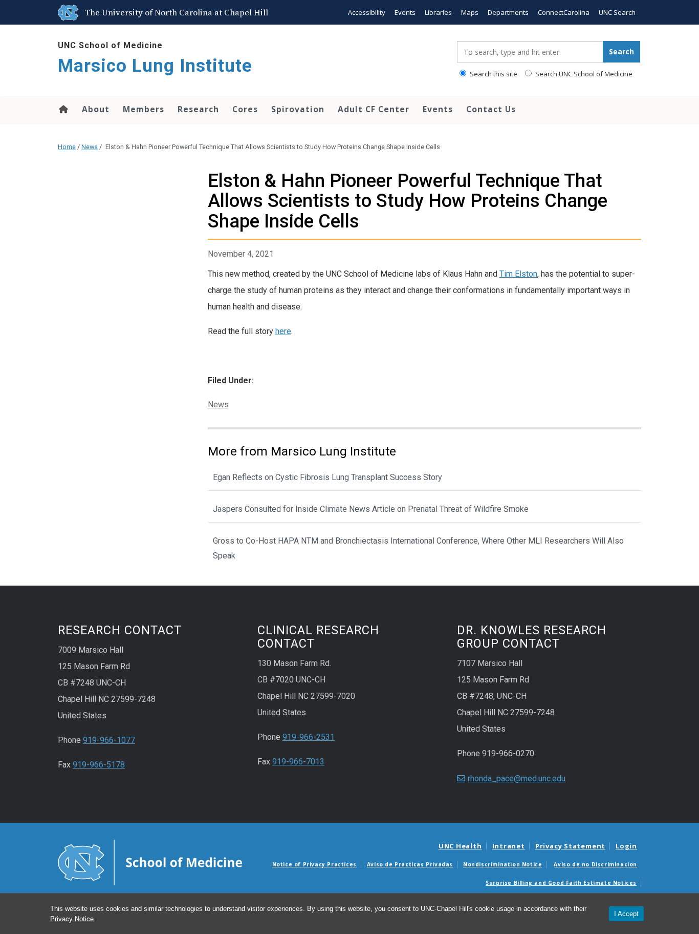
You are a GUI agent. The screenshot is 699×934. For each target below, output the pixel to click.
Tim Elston (518, 274)
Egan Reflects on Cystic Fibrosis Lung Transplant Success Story (327, 477)
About (96, 109)
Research (198, 109)
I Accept (626, 914)
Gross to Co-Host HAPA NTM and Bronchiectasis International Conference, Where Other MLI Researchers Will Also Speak (418, 548)
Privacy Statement (570, 845)
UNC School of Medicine (110, 45)
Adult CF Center (373, 109)
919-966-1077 (109, 740)
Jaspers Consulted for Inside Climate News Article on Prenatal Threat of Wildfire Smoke (371, 509)
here (283, 331)
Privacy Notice (72, 919)
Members (143, 109)
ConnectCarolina (563, 12)
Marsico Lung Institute (155, 65)
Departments (508, 12)
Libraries (438, 12)
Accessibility (366, 12)
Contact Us (491, 109)
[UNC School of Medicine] (150, 861)
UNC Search (617, 12)
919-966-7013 (298, 761)
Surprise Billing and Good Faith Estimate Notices (561, 882)
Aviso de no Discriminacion (595, 864)
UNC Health (460, 845)
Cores (245, 109)
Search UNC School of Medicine (583, 73)
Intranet (508, 845)
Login (626, 845)
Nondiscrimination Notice (502, 864)
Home (62, 109)
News (89, 147)
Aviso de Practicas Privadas (410, 864)
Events (405, 12)
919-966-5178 (99, 765)
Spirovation (297, 109)
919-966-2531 (308, 737)
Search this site (492, 73)
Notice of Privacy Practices (314, 864)
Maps (469, 12)
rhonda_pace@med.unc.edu (516, 778)
